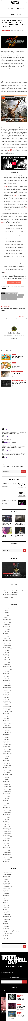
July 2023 (6, 673)
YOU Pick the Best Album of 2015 (9, 483)
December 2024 (7, 643)
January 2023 (7, 683)
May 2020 (6, 739)
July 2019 (6, 756)
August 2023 (7, 671)
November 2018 (7, 770)
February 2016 (7, 828)
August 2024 (7, 650)
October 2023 (7, 668)
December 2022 (7, 685)
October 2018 (7, 772)
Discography (19, 995)
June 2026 (6, 612)
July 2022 (6, 694)
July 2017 (6, 798)
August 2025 (7, 629)
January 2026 (7, 621)
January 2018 (7, 788)
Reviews (14, 354)
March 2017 (7, 805)
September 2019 (8, 753)
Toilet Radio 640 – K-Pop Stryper (11, 592)
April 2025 (6, 636)
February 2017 (7, 807)
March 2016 (7, 826)
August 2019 (7, 755)
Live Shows (6, 895)
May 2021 (6, 718)
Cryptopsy (14, 295)
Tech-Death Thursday (9, 930)
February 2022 (7, 702)
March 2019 (7, 763)
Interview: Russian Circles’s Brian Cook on (20, 524)
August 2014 (7, 859)
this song (10, 150)
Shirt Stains (6, 926)
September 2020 (8, 732)
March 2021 (7, 722)
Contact (19, 14)
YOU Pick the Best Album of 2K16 (9, 492)
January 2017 (7, 809)
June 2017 (6, 800)
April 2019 (6, 762)
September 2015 (8, 836)
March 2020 (7, 742)
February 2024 (7, 661)
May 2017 (6, 802)
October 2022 (7, 689)
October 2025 (7, 626)
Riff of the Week (7, 919)
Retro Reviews (7, 916)
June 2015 (6, 842)
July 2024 (6, 652)
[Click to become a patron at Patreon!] (14, 282)
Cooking (6, 879)
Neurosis (13, 297)
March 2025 (7, 638)
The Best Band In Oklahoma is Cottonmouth (16, 319)
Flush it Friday (7, 888)
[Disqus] (14, 410)
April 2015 (6, 845)
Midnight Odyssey (5, 297)
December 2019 (7, 748)
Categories (11, 8)
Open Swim (11, 573)
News (8, 30)
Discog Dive (6, 881)
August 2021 (7, 713)
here (5, 191)
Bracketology (7, 876)
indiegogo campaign (12, 149)
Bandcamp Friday (8, 874)
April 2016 (6, 824)
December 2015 (7, 831)
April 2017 (6, 803)
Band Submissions (8, 872)
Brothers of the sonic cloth (12, 293)
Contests (6, 878)
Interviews (6, 891)
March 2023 (7, 680)
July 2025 (6, 631)
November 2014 (7, 854)
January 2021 (7, 725)
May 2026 (6, 614)
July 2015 (6, 840)
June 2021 (6, 716)
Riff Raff (6, 921)
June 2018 (6, 779)
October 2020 (7, 730)
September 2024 (8, 648)
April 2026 (6, 615)
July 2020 (6, 735)
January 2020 (7, 746)
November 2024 (7, 645)
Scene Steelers (7, 924)
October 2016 (7, 814)
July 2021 (6, 715)
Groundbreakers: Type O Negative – (21, 999)
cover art (16, 195)
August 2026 (7, 608)
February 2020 (7, 744)
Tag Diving (6, 928)
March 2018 (7, 784)
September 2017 (8, 795)
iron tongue (20, 295)
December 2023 (7, 664)
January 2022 (7, 704)
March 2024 (7, 659)
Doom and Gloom (8, 886)
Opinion (6, 909)
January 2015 (7, 850)
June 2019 (6, 758)
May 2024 (6, 655)
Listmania (6, 893)
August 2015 (7, 838)
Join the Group (21, 8)
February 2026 (7, 619)
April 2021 (6, 720)
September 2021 (8, 711)
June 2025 (6, 633)
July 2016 (6, 819)
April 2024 (6, 657)
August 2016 (7, 817)
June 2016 (6, 821)
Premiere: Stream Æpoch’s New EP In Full (21, 1007)
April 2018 (6, 782)
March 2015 (7, 847)
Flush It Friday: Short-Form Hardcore (12, 589)
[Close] (7, 991)
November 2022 (7, 687)
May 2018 (6, 781)
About (13, 14)
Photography (7, 911)
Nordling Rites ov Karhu (16, 30)
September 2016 (8, 816)
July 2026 (6, 610)
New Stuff (4, 30)
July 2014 (6, 861)
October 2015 (7, 835)
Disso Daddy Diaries (8, 884)
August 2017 (7, 796)
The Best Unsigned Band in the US (11, 931)
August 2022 (7, 692)
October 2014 (7, 856)
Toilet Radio (7, 935)
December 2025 (7, 622)
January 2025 (7, 642)
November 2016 (7, 812)
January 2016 (7, 829)
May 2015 (6, 843)
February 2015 (7, 849)
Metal (18, 996)
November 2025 (7, 624)
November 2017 (7, 791)
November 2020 (7, 729)
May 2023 (6, 676)
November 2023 (7, 666)
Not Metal (19, 380)
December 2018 (7, 769)
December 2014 (7, 852)
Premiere (19, 1004)
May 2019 (6, 760)
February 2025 (7, 640)
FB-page (5, 186)
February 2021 (7, 723)
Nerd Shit (6, 900)
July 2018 (6, 777)
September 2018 (8, 774)
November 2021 (7, 708)
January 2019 (7, 767)
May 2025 (6, 635)
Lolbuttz (6, 897)
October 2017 (7, 793)
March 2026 (7, 617)
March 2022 (7, 701)
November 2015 (7, 833)
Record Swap (7, 914)
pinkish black (19, 297)
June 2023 (6, 675)
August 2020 (7, 734)
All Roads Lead (16, 373)
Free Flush (6, 890)
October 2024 (7, 647)
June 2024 (6, 654)
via (4, 272)
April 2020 (6, 741)
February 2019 (7, 765)
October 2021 (7, 709)
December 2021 (7, 706)
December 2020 (7, 727)
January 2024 (7, 662)
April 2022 (6, 699)
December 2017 (7, 789)
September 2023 (8, 669)
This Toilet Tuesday (8, 933)
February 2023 (7, 682)
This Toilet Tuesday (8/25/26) (10, 594)
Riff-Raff (6, 923)
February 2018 (7, 786)
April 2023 (6, 678)
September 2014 (8, 857)
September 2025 (8, 628)
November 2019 (7, 749)
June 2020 (6, 737)
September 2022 (8, 690)
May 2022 (6, 697)
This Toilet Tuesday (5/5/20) (11, 575)
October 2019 (7, 751)
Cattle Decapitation (6, 295)
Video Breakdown (8, 937)
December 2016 (7, 810)
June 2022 (6, 695)
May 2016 (6, 822)
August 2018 (7, 775)
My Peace (9, 194)
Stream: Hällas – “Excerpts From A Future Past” (21, 1016)
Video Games (7, 938)
